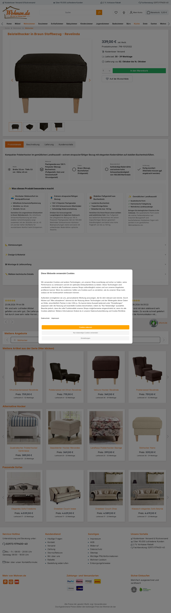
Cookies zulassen (85, 327)
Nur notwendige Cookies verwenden (85, 333)
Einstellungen (85, 338)
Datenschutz (45, 318)
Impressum (55, 318)
